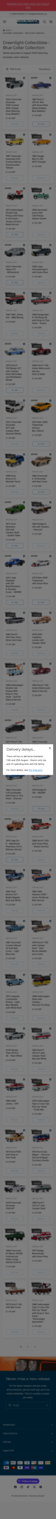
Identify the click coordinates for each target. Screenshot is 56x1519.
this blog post (35, 770)
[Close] (50, 748)
